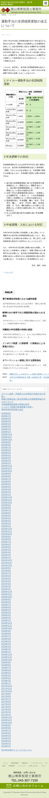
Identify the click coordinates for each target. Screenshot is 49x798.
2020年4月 (6, 612)
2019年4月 (6, 644)
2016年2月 (6, 743)
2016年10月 (6, 723)
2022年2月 (6, 555)
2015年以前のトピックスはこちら (16, 750)
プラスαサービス (36, 763)
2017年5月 (6, 704)
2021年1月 (6, 589)
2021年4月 (6, 581)
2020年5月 (6, 610)
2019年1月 (6, 652)
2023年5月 (6, 516)
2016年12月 (6, 717)
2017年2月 (6, 712)
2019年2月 (6, 649)
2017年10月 (6, 691)
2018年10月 (6, 660)
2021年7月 (6, 573)
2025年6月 (6, 450)
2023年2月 (6, 523)
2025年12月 (6, 434)
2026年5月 (6, 421)
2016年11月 (6, 720)
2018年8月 (6, 665)
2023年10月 (6, 502)
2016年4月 (6, 738)
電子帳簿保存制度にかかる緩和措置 (20, 299)
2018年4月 (6, 675)
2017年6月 (6, 702)
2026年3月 (6, 426)
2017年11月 (6, 688)
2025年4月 (6, 455)
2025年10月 (6, 440)
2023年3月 (6, 521)
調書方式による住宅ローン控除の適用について (29, 374)
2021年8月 (6, 571)
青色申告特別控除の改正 (12, 409)
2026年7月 (6, 416)
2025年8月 (6, 445)
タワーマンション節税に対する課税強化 (22, 360)
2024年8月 (6, 476)
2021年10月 (6, 565)
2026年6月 (6, 419)
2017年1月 (6, 715)
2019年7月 (6, 636)
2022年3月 (6, 552)
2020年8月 (6, 602)
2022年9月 (6, 536)
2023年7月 (6, 510)
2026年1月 (6, 432)
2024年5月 (6, 484)
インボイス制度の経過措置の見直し (17, 407)
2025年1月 (6, 463)
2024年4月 (6, 487)
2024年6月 (6, 481)
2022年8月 (6, 539)
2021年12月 (6, 560)
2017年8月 (6, 696)
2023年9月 (6, 505)
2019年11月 (6, 626)
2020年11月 (6, 594)
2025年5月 (6, 453)
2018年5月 (6, 673)
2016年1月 (6, 746)
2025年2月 (6, 461)
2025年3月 (6, 458)
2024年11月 (6, 468)
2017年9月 (6, 694)
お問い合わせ (33, 766)
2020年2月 (6, 618)
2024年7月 (6, 479)
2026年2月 (6, 429)
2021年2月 (6, 586)
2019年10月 (6, 628)
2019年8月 (6, 633)
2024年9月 (6, 474)
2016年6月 (6, 733)
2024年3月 (6, 489)
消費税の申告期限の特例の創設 (17, 329)
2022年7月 (6, 542)
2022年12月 (6, 529)
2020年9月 (6, 599)
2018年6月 (6, 670)
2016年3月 (6, 741)
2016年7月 (6, 730)
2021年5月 (6, 578)
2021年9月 (6, 568)
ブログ (43, 766)
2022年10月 (6, 534)
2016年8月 (6, 728)
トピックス (9, 272)
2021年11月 (6, 563)
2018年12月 (6, 654)
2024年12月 (6, 466)
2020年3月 (6, 615)
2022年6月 (6, 544)
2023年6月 (6, 513)
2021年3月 (6, 584)
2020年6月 (6, 607)
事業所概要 (14, 763)
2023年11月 (6, 500)
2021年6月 (6, 576)
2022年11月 (6, 531)
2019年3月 (6, 647)
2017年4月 (6, 707)
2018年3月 (6, 678)
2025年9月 (6, 442)
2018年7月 (6, 667)
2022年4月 (6, 550)
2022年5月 (6, 547)
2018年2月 (6, 681)
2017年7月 (6, 699)
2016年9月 (6, 725)
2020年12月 (6, 592)
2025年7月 (6, 447)
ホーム (5, 763)
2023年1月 (6, 526)
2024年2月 (6, 492)
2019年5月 (6, 641)
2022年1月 (6, 557)
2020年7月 (6, 605)
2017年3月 (6, 709)
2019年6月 (6, 639)
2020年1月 (6, 620)
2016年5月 (6, 736)
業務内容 (25, 763)
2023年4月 (6, 518)
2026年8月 (6, 413)
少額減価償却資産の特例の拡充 (15, 404)
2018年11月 (6, 657)
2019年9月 (6, 631)
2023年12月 (6, 497)
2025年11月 (6, 437)
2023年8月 (6, 508)
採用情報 (12, 766)
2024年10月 (6, 471)
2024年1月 (6, 495)
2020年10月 (6, 597)
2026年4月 (6, 424)
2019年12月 (6, 623)
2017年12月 (6, 686)
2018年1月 (6, 683)
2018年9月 (6, 662)
